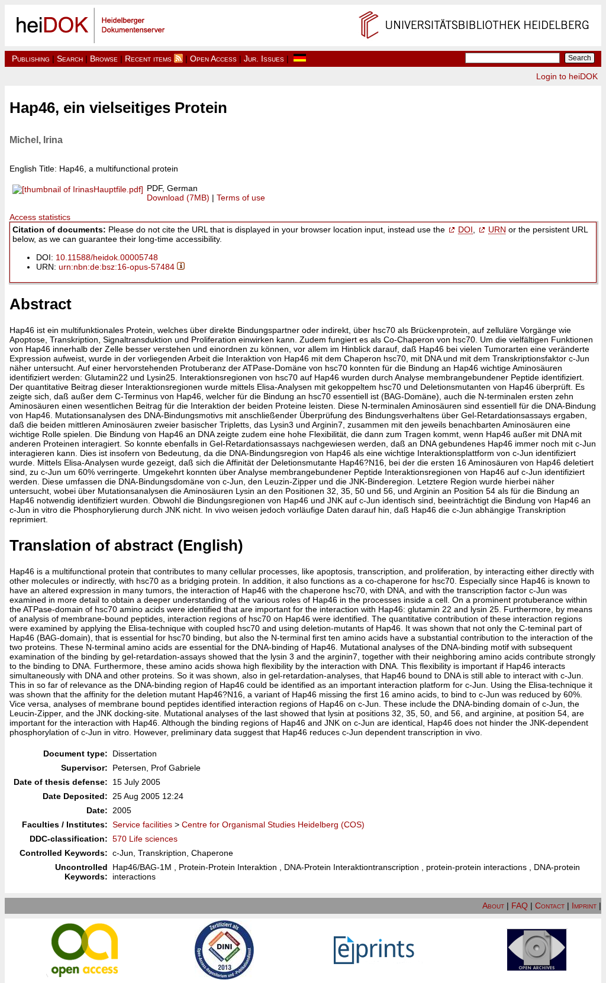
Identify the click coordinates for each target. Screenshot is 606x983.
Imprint (584, 905)
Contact (550, 905)
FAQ (519, 905)
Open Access (213, 58)
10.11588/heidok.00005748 (107, 257)
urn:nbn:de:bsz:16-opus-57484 (117, 266)
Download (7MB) (178, 197)
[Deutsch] (300, 58)
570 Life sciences (145, 838)
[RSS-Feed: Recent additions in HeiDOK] (178, 58)
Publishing (31, 58)
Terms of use (241, 197)
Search (70, 58)
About (493, 905)
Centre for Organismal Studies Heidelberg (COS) (273, 824)
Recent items (148, 58)
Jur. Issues (264, 58)
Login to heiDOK (567, 76)
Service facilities (142, 824)
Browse (104, 58)
